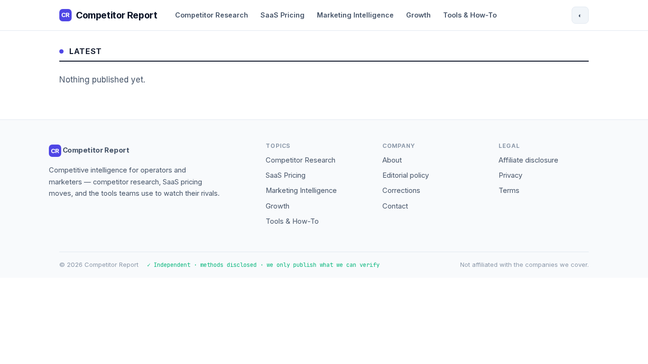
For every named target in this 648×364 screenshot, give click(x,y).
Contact (395, 206)
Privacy (510, 175)
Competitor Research (211, 15)
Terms (509, 190)
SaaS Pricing (282, 15)
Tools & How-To (470, 15)
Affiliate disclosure (528, 160)
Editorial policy (405, 175)
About (392, 160)
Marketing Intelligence (355, 15)
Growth (418, 15)
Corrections (401, 190)
